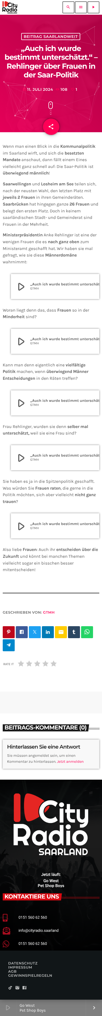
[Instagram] (17, 988)
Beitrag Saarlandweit (51, 36)
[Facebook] (24, 988)
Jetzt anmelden (70, 761)
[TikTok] (10, 988)
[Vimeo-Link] (9, 7)
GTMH (49, 612)
